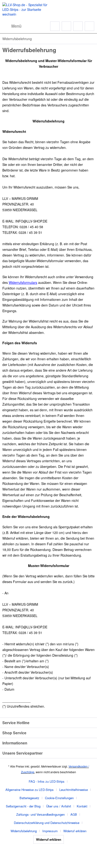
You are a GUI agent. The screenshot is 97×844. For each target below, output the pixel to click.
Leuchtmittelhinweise (73, 789)
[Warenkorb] (89, 26)
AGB (73, 814)
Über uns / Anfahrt (58, 806)
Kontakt (82, 806)
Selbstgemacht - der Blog (23, 806)
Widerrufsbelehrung (24, 831)
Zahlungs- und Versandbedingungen (40, 814)
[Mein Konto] (78, 26)
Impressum (50, 831)
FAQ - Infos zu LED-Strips (47, 781)
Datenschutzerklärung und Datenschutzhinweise (46, 822)
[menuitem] (12, 26)
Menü (16, 26)
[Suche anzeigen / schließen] (55, 26)
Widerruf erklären (74, 831)
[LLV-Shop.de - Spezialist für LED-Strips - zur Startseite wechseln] (25, 9)
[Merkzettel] (66, 26)
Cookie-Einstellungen (59, 798)
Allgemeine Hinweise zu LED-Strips (29, 789)
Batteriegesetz (29, 798)
